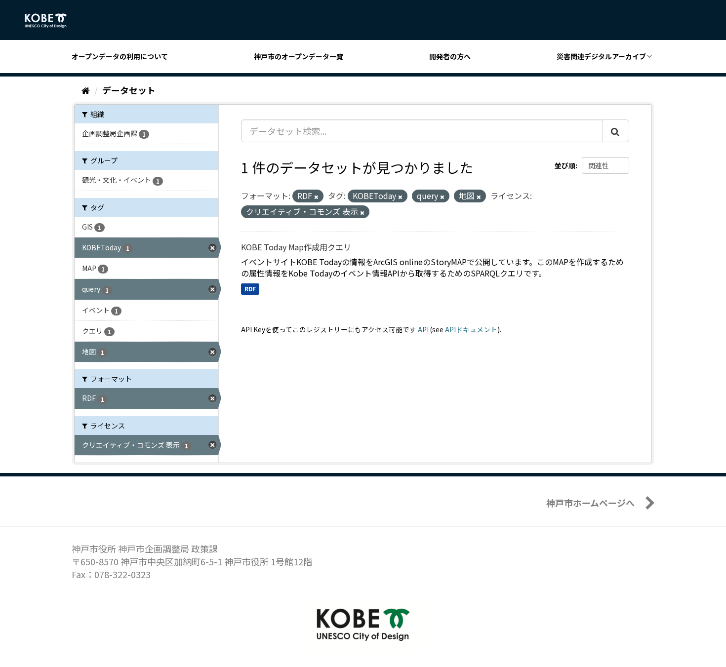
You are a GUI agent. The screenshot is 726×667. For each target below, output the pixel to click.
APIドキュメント (471, 329)
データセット (129, 89)
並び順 (565, 165)
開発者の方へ (450, 56)
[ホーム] (85, 89)
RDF (250, 288)
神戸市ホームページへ (590, 502)
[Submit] (616, 130)
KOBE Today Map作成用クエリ (296, 247)
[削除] (316, 196)
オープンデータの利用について (120, 56)
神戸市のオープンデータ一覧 (298, 56)
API (423, 329)
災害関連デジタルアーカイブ (601, 56)
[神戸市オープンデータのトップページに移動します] (51, 20)
